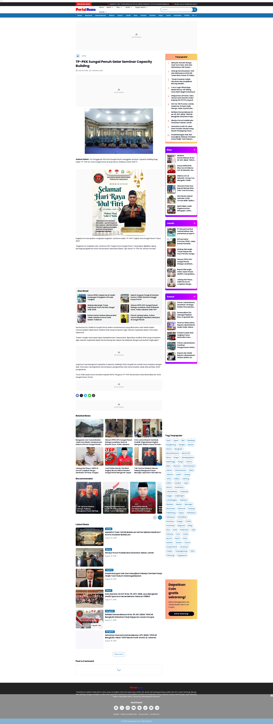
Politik (186, 15)
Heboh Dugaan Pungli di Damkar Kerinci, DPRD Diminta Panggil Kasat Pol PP (145, 297)
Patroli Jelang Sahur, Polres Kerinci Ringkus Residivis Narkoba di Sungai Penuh (145, 317)
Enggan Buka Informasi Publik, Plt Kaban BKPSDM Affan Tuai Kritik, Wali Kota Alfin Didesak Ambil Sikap (115, 509)
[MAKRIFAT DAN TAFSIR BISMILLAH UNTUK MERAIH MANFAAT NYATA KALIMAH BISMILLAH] (89, 537)
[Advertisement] (136, 36)
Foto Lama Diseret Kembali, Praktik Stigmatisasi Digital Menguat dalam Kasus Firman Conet (147, 442)
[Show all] (194, 150)
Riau (118, 7)
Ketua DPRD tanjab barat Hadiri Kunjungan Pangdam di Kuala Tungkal (101, 297)
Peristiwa (177, 15)
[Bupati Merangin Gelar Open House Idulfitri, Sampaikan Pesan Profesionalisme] (171, 272)
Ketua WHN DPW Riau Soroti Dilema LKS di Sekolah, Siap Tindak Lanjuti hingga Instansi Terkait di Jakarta (185, 168)
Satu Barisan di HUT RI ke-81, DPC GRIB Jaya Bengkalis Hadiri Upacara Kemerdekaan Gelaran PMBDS (131, 595)
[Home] (78, 56)
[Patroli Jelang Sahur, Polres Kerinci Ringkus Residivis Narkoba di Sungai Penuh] (125, 318)
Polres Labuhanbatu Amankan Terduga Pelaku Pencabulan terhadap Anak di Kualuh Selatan (186, 304)
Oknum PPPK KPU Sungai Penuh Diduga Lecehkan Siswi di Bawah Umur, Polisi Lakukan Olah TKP (145, 307)
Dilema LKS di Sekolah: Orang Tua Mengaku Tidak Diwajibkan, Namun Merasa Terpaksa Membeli (185, 178)
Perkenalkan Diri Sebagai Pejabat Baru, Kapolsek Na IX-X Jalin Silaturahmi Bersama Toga (185, 315)
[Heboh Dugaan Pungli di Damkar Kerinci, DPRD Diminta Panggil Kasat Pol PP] (125, 298)
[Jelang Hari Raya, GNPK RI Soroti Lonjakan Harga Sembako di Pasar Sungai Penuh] (89, 456)
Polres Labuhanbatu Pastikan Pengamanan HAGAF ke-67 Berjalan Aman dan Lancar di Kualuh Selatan (186, 345)
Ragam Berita (140, 7)
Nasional (88, 15)
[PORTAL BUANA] (86, 9)
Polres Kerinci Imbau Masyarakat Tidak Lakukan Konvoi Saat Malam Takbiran (102, 317)
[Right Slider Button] (195, 15)
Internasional (100, 15)
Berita (109, 7)
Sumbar (152, 15)
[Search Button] (195, 10)
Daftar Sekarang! (181, 614)
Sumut (120, 15)
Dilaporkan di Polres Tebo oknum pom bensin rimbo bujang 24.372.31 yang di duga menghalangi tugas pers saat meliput (182, 98)
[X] (81, 395)
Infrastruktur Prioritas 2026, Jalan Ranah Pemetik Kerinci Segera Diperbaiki (186, 241)
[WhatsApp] (89, 395)
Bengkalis (110, 611)
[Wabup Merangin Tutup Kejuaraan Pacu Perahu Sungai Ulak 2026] (81, 308)
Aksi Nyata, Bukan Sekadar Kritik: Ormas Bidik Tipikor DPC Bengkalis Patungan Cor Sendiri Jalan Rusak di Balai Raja (185, 198)
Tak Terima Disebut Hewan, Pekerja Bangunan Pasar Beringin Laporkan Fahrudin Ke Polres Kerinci (147, 470)
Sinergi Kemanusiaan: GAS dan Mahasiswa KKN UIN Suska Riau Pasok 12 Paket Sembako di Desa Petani (182, 73)
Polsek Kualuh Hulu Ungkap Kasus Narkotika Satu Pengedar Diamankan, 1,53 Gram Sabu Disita (185, 335)
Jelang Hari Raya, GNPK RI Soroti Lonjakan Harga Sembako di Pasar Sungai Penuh (87, 470)
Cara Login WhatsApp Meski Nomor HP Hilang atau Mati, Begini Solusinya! (183, 89)
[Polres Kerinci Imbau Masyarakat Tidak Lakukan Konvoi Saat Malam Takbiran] (81, 318)
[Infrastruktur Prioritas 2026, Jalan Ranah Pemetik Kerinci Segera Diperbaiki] (171, 242)
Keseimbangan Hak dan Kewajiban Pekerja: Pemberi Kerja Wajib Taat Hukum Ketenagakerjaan (133, 574)
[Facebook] (77, 395)
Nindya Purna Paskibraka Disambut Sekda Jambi (146, 4)
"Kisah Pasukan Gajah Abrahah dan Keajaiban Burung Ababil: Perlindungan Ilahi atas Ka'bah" (181, 81)
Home (101, 7)
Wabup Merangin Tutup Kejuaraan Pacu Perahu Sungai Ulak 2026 (101, 307)
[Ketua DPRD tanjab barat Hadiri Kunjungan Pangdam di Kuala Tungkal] (81, 298)
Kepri (161, 15)
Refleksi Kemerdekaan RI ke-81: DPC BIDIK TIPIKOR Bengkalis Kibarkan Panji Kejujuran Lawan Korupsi (129, 615)
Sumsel (143, 15)
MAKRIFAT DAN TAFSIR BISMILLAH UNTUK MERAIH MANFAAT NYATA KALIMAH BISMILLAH (93, 4)
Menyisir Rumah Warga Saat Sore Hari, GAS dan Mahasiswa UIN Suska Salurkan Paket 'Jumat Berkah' (181, 65)
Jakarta (109, 570)
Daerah (102, 12)
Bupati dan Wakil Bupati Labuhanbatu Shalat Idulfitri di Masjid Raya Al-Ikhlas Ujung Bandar (186, 355)
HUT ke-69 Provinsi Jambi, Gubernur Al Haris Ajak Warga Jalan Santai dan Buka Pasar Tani (182, 106)
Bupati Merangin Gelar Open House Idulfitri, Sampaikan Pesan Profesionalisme (185, 271)
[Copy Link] (93, 395)
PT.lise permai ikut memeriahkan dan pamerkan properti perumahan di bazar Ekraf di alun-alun (186, 231)
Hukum (111, 15)
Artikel (108, 529)
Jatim (168, 15)
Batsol (108, 591)
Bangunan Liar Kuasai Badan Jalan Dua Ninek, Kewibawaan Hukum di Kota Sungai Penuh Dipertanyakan (89, 442)
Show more (119, 654)
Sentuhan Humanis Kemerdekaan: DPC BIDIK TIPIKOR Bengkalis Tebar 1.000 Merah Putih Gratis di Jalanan (131, 636)
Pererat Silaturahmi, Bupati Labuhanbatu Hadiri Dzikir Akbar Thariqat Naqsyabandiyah (186, 325)
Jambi (127, 7)
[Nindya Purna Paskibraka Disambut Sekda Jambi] (89, 557)
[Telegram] (85, 395)
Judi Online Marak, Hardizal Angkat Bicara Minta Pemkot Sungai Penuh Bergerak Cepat (118, 470)
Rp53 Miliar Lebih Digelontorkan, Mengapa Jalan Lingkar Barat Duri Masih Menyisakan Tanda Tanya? (185, 208)
